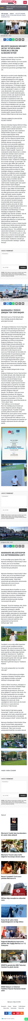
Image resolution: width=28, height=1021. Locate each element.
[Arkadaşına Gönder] (16, 39)
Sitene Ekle (6, 1008)
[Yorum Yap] (23, 39)
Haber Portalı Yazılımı (9, 1018)
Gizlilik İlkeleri (22, 1006)
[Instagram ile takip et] (18, 1013)
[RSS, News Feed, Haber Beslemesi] (22, 1013)
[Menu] (25, 2)
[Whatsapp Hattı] (26, 1019)
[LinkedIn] (10, 39)
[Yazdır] (20, 39)
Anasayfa (3, 1006)
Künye (9, 1006)
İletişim (15, 1006)
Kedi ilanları (13, 1008)
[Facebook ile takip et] (6, 1013)
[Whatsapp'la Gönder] (13, 39)
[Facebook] (5, 39)
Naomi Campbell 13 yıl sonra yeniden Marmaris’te (16, 7)
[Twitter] (7, 39)
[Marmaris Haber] (9, 2)
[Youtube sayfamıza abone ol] (14, 1013)
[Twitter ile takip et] (10, 1013)
